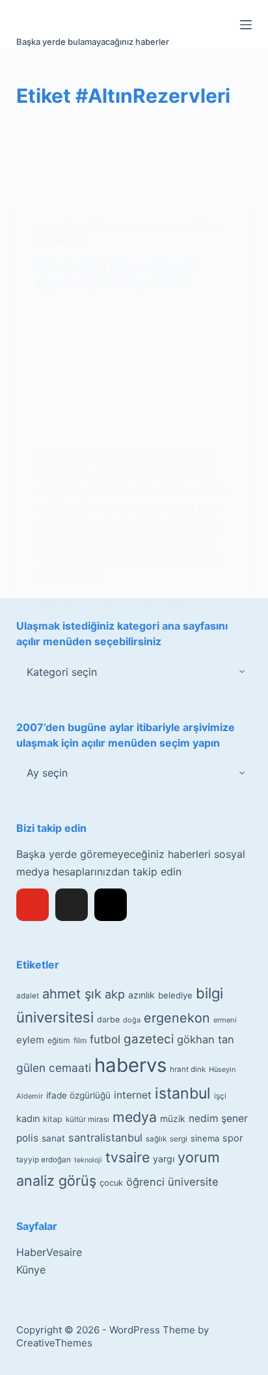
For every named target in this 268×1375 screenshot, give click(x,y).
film (80, 1040)
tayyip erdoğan (43, 1159)
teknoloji (88, 1160)
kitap (52, 1119)
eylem (30, 1040)
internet (133, 1095)
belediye (175, 995)
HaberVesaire (49, 1252)
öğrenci (145, 1181)
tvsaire (127, 1157)
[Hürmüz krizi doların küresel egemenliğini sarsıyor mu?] (134, 369)
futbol (105, 1039)
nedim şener (218, 1118)
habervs (130, 1065)
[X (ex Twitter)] (71, 904)
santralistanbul (105, 1137)
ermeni (225, 1019)
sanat (53, 1138)
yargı (163, 1158)
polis (27, 1138)
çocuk (111, 1183)
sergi (178, 1138)
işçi (220, 1096)
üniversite (193, 1181)
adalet (27, 995)
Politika (95, 227)
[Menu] (246, 25)
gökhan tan (205, 1039)
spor (232, 1138)
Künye (31, 1269)
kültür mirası (87, 1119)
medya (135, 1116)
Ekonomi (54, 227)
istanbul (183, 1093)
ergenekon (177, 1018)
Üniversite (59, 240)
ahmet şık (71, 994)
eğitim (58, 1040)
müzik (172, 1119)
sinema (205, 1138)
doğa (132, 1019)
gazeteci (149, 1039)
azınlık (141, 994)
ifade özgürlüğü (78, 1095)
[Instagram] (110, 904)
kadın (28, 1118)
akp (115, 994)
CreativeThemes (54, 1343)
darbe (108, 1019)
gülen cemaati (53, 1068)
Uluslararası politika (166, 227)
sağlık (156, 1138)
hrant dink (188, 1069)
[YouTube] (32, 904)
